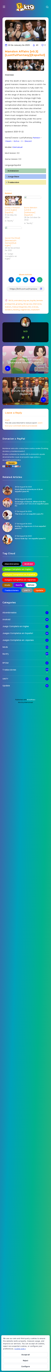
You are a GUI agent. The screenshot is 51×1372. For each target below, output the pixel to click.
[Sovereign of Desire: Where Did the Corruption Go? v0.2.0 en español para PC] (7, 503)
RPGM (5, 662)
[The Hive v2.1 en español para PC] (7, 515)
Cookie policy (20, 1349)
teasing (16, 310)
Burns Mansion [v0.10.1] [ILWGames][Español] (30, 211)
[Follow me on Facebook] (28, 337)
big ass (26, 300)
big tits (33, 300)
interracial (37, 304)
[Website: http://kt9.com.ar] (23, 337)
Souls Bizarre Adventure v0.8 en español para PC (29, 490)
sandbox (8, 310)
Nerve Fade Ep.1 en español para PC (30, 538)
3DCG (10, 300)
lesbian (8, 307)
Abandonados (9, 612)
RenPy (5, 653)
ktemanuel (17, 147)
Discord (28, 141)
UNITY (5, 678)
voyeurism (35, 310)
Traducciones (9, 669)
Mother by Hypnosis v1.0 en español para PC (30, 527)
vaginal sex (25, 310)
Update (6, 685)
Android (6, 619)
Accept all (25, 1355)
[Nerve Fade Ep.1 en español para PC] (7, 539)
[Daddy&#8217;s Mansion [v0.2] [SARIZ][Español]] (13, 200)
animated (18, 300)
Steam (8, 141)
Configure (25, 1366)
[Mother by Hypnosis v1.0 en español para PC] (7, 527)
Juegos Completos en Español (17, 633)
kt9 (26, 331)
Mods (5, 647)
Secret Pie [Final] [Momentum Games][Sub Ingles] (12, 242)
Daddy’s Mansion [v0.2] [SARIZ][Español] (12, 210)
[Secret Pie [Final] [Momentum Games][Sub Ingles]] (13, 231)
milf (29, 307)
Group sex (27, 304)
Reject (25, 1360)
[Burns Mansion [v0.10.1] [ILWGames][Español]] (32, 200)
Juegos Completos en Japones (18, 640)
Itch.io (16, 141)
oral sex (35, 307)
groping (19, 304)
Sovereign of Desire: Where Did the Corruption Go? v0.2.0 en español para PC (31, 504)
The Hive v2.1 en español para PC (29, 514)
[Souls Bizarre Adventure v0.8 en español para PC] (7, 490)
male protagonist (19, 307)
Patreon (36, 137)
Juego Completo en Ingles (15, 626)
